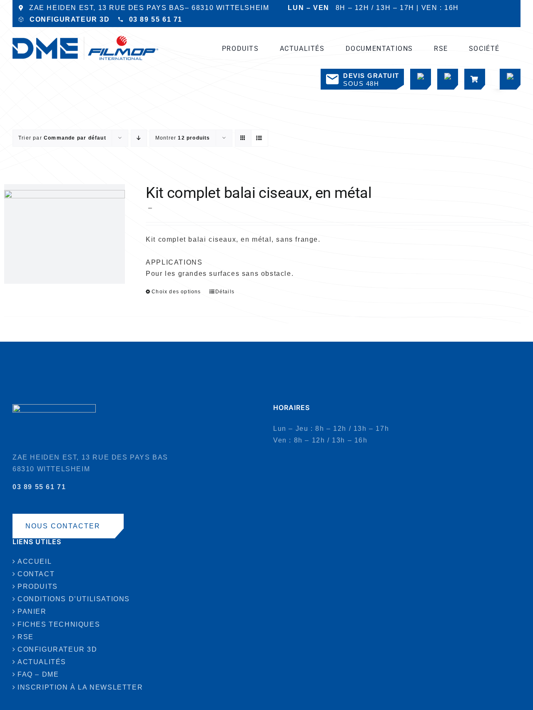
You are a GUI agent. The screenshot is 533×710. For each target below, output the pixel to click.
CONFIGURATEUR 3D (70, 19)
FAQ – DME (38, 674)
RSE (25, 636)
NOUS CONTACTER (62, 526)
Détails (224, 292)
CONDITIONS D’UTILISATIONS (73, 598)
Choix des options (176, 292)
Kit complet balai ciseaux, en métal (258, 193)
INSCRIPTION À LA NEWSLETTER (80, 687)
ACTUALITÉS (41, 661)
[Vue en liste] (260, 138)
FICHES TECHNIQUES (58, 624)
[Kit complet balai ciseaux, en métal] (64, 234)
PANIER (32, 611)
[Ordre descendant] (139, 138)
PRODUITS (37, 586)
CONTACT (36, 574)
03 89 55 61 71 (155, 19)
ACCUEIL (34, 561)
